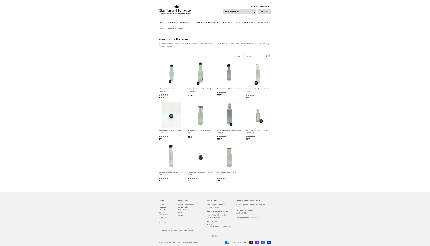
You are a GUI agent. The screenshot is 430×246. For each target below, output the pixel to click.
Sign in (253, 6)
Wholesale (226, 22)
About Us (172, 22)
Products (185, 22)
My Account (263, 22)
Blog (238, 22)
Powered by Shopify (190, 242)
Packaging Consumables (206, 22)
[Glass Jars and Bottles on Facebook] (212, 236)
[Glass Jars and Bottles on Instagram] (216, 236)
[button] (164, 95)
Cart (266, 12)
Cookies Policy (183, 210)
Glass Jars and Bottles (172, 242)
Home (161, 22)
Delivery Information (186, 204)
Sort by (238, 56)
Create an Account (265, 6)
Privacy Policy (183, 207)
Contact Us (249, 22)
